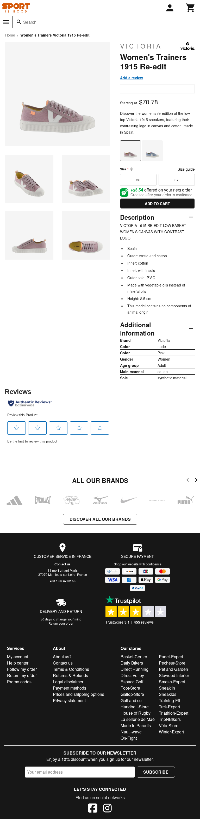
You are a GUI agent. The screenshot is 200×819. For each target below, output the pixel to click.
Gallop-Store (132, 694)
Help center (17, 663)
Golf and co (131, 700)
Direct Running (134, 669)
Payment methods (69, 688)
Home (10, 35)
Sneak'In (167, 688)
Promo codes (19, 682)
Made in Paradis (136, 725)
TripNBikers (170, 719)
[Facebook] (93, 809)
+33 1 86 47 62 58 (63, 580)
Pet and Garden (173, 669)
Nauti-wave (131, 732)
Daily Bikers (132, 663)
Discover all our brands (100, 519)
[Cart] (190, 8)
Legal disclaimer (68, 682)
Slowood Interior (174, 675)
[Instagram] (107, 809)
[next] (196, 480)
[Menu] (6, 22)
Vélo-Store (168, 725)
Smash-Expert (172, 682)
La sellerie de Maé (138, 719)
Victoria (141, 46)
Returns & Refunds (70, 675)
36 (138, 179)
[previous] (187, 480)
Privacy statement (69, 700)
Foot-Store (130, 688)
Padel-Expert (171, 657)
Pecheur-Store (172, 663)
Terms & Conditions (71, 669)
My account (17, 657)
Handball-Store (135, 707)
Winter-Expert (171, 732)
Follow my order (22, 669)
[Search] (19, 22)
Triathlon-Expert (173, 713)
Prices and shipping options (78, 694)
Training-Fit (169, 700)
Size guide (186, 169)
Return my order (22, 675)
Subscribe (155, 772)
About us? (62, 657)
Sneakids (167, 694)
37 (176, 179)
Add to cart (157, 203)
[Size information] (131, 169)
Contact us (62, 564)
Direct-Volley (132, 675)
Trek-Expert (169, 707)
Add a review (131, 77)
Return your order (60, 623)
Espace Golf (132, 682)
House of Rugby (136, 713)
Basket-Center (134, 657)
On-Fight (129, 738)
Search (29, 22)
